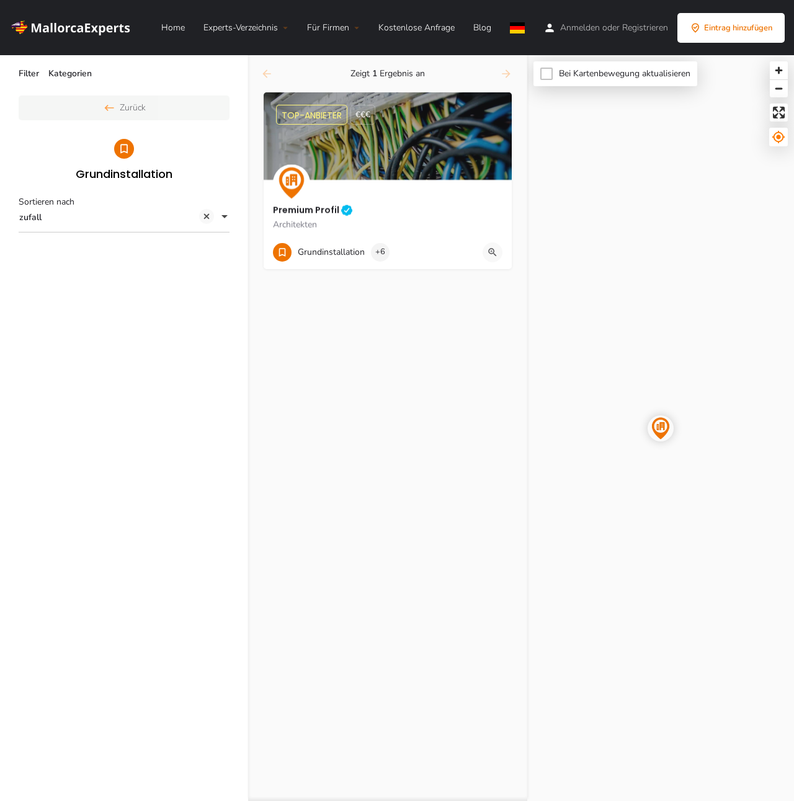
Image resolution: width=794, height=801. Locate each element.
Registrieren (645, 27)
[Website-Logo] (72, 27)
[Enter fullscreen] (779, 113)
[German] (517, 27)
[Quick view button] (492, 252)
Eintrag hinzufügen (738, 27)
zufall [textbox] (30, 217)
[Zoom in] (779, 70)
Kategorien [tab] (70, 73)
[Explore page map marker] (661, 428)
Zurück (133, 107)
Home (173, 27)
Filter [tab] (29, 73)
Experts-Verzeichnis (240, 27)
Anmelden (580, 27)
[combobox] (124, 217)
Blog (482, 27)
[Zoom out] (779, 88)
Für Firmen (328, 27)
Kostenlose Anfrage (416, 27)
